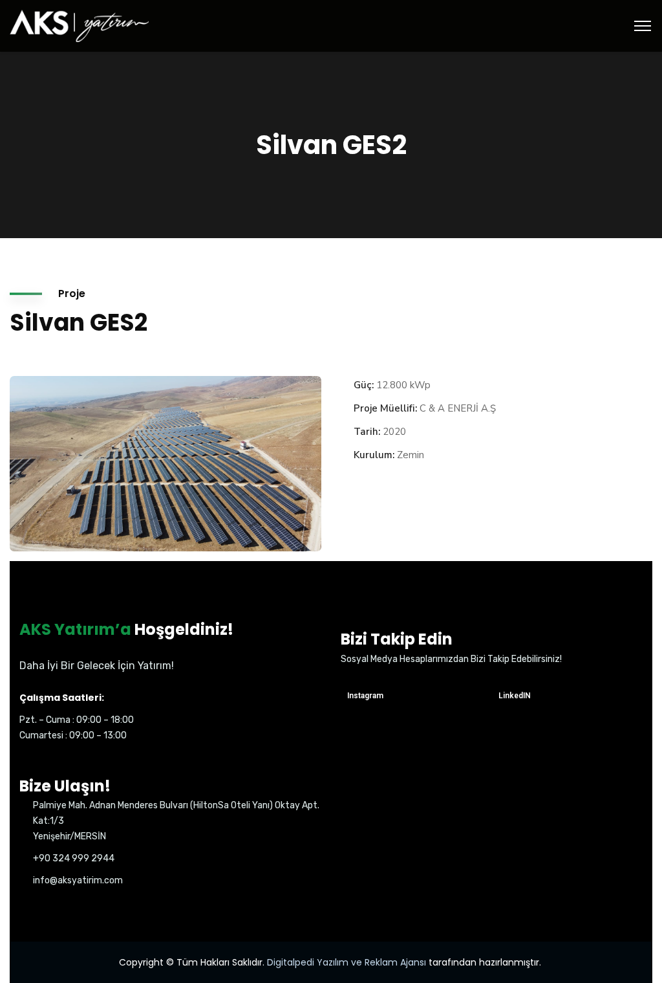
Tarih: (367, 431)
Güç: (364, 385)
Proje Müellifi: (385, 408)
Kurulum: (374, 454)
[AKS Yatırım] (79, 25)
